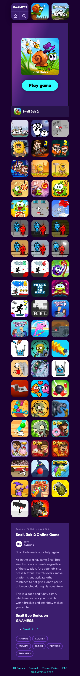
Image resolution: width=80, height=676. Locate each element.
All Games (18, 668)
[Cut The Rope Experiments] (19, 208)
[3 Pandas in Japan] (19, 128)
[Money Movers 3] (40, 148)
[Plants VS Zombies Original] (40, 428)
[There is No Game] (40, 288)
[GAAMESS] (20, 7)
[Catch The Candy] (60, 268)
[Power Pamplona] (19, 468)
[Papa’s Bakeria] (40, 448)
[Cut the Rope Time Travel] (40, 188)
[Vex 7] (19, 308)
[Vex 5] (19, 268)
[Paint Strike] (19, 488)
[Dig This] (19, 428)
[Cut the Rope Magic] (60, 288)
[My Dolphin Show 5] (40, 328)
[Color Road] (40, 468)
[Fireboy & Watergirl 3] (40, 248)
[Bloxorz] (19, 388)
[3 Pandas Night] (40, 128)
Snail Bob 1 (31, 629)
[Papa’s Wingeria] (60, 448)
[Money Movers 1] (19, 168)
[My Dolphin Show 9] (60, 308)
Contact (33, 668)
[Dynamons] (60, 468)
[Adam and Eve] (40, 168)
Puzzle (30, 529)
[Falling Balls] (19, 408)
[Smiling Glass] (60, 368)
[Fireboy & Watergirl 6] (60, 248)
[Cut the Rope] (19, 188)
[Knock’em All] (40, 488)
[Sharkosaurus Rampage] (60, 408)
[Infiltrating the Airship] (60, 208)
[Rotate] (40, 308)
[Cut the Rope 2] (60, 188)
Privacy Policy (50, 668)
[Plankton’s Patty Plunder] (40, 368)
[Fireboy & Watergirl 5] (19, 228)
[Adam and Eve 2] (60, 168)
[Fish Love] (40, 388)
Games (15, 15)
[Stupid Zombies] (40, 348)
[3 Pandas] (60, 11)
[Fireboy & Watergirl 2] (19, 248)
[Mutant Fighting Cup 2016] (40, 508)
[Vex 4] (40, 268)
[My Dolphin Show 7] (19, 328)
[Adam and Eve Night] (19, 148)
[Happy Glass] (19, 348)
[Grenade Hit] (60, 488)
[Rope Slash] (60, 388)
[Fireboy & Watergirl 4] (40, 228)
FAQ (65, 668)
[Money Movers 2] (60, 148)
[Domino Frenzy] (60, 348)
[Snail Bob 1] (40, 11)
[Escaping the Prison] (40, 208)
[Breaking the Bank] (19, 368)
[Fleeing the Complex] (60, 128)
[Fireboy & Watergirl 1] (60, 228)
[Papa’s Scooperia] (19, 448)
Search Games (24, 15)
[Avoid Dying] (19, 508)
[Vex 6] (19, 288)
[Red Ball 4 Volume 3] (60, 328)
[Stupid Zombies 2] (40, 408)
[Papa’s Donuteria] (60, 428)
